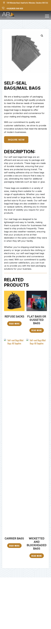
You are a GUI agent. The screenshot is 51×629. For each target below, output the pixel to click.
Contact (7, 604)
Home (5, 582)
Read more (14, 323)
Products (7, 587)
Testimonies (9, 599)
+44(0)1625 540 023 (14, 8)
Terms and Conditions (15, 610)
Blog (4, 593)
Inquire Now (16, 139)
